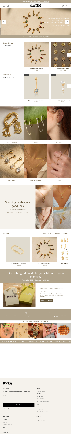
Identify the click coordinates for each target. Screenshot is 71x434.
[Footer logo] (7, 383)
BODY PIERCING (40, 399)
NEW (38, 406)
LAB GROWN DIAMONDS (42, 412)
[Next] (67, 22)
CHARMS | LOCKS (41, 391)
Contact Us (5, 432)
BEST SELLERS (40, 409)
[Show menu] (4, 6)
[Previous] (4, 22)
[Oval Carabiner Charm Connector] (18, 249)
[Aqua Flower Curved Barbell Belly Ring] (36, 86)
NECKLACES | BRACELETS (43, 401)
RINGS (38, 404)
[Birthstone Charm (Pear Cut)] (36, 54)
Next (69, 55)
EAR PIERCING (40, 396)
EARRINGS (39, 393)
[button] (37, 416)
